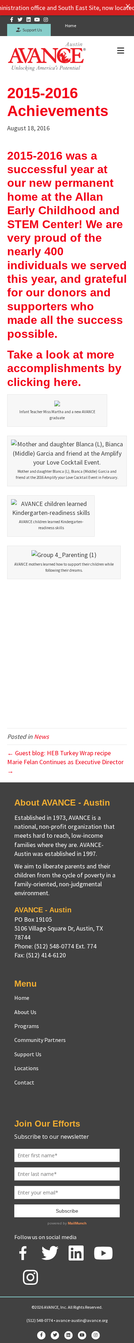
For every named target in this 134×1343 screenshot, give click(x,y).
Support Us (31, 29)
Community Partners (40, 1039)
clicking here (42, 382)
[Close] (128, 6)
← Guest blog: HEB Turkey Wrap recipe (59, 753)
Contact (24, 1082)
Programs (26, 1025)
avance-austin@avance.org (82, 1320)
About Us (25, 1012)
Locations (26, 1068)
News (41, 736)
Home (70, 25)
